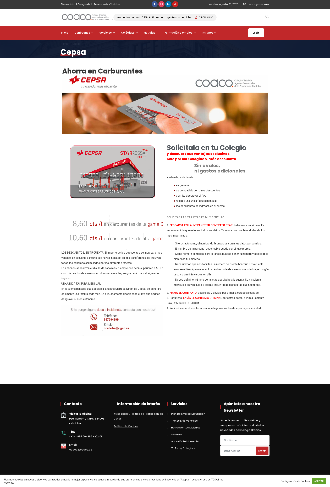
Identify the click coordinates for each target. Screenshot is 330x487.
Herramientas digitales (185, 427)
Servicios (105, 32)
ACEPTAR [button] (319, 481)
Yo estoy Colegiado (183, 448)
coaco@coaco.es (258, 4)
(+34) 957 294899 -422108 (86, 436)
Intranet (207, 32)
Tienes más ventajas (184, 420)
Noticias (149, 32)
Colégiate (128, 32)
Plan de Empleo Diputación (188, 414)
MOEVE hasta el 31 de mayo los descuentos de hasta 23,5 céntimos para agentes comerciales (126, 17)
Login (256, 32)
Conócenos (82, 32)
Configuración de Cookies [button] (295, 481)
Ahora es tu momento (185, 441)
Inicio (64, 32)
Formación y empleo (178, 32)
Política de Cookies (126, 426)
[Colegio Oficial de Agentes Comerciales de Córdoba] (87, 17)
